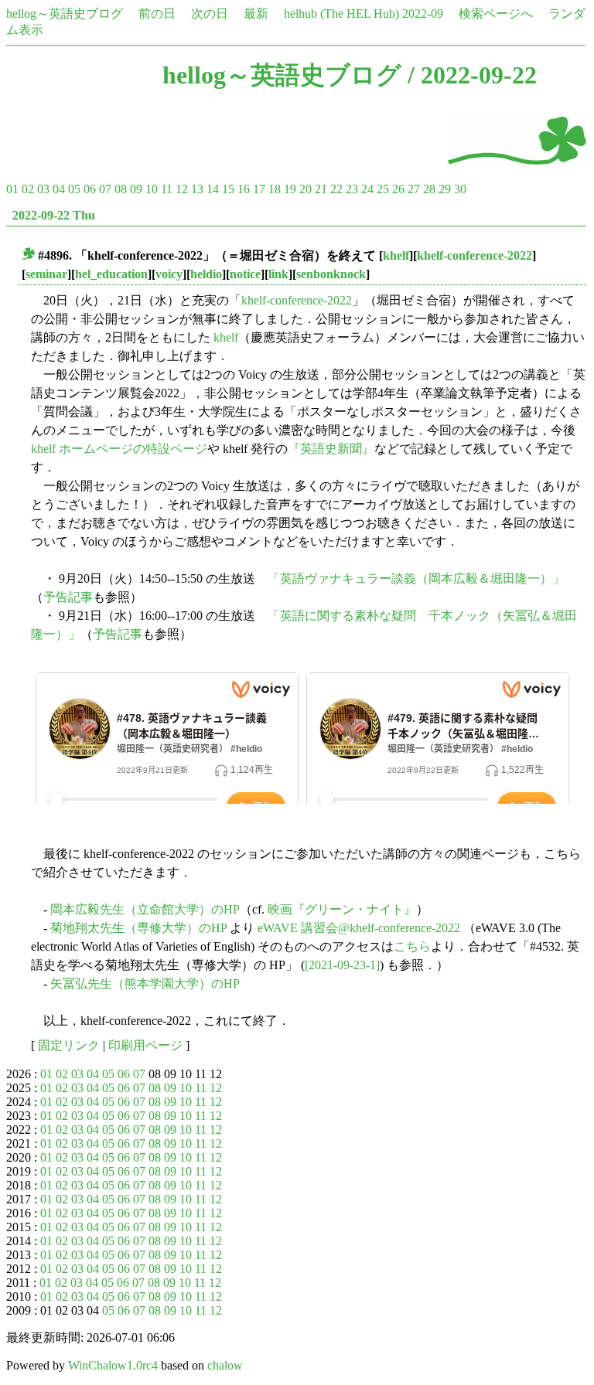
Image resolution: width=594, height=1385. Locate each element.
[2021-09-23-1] (342, 965)
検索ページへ (496, 13)
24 (367, 189)
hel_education (111, 274)
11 (166, 189)
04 (59, 189)
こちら (412, 946)
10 (151, 189)
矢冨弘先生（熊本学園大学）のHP (145, 983)
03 (43, 189)
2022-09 (422, 13)
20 (305, 189)
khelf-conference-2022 (474, 255)
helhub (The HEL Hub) (341, 13)
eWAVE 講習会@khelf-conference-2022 (359, 927)
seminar (46, 274)
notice (245, 274)
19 (290, 189)
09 (136, 189)
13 (197, 189)
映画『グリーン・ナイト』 (342, 909)
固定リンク (69, 1045)
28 (429, 189)
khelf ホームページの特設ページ (119, 448)
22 (336, 189)
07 (105, 189)
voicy (169, 274)
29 (445, 189)
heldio (206, 274)
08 (120, 189)
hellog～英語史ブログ (64, 13)
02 (28, 189)
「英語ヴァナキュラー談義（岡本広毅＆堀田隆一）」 (416, 578)
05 (74, 189)
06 (90, 189)
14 (213, 189)
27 (414, 189)
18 (274, 189)
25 (383, 189)
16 (243, 189)
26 (398, 189)
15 (228, 189)
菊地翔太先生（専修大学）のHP (138, 927)
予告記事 (68, 597)
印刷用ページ (145, 1045)
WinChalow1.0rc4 (113, 1365)
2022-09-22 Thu (53, 215)
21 (321, 189)
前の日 (157, 13)
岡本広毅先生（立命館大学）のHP (145, 909)
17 (259, 189)
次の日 (209, 13)
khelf (396, 255)
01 (12, 189)
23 (352, 189)
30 (460, 189)
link (278, 274)
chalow (225, 1365)
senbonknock (331, 274)
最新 (256, 13)
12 (182, 189)
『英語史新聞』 (331, 448)
